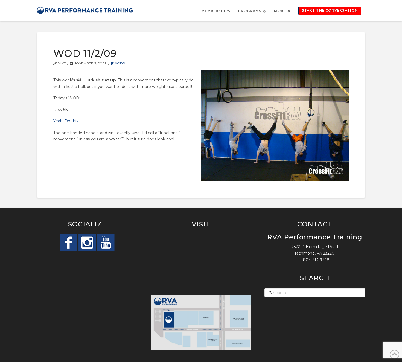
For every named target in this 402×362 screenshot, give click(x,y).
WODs (119, 63)
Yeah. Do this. (66, 121)
